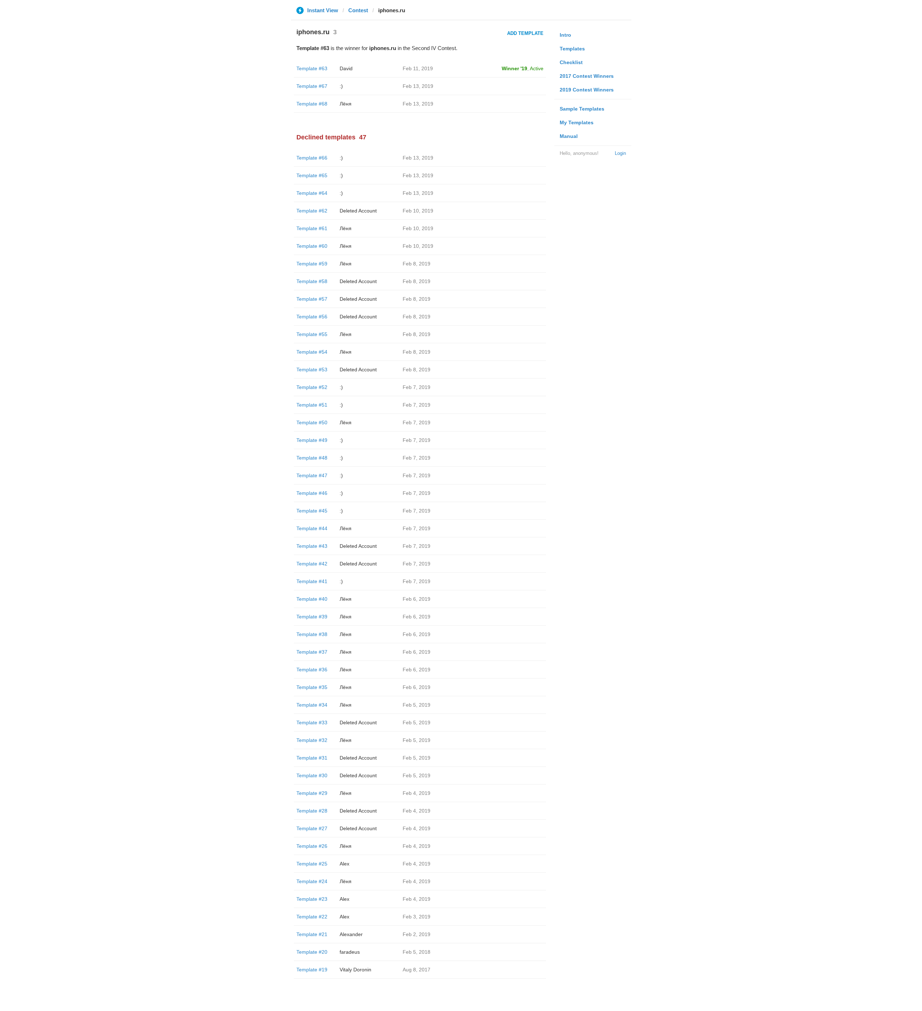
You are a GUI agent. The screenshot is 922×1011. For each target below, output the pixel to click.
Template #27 (311, 828)
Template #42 (311, 564)
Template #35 (311, 687)
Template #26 (311, 846)
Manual (569, 136)
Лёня (346, 104)
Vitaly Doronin (355, 969)
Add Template (525, 33)
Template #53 (311, 369)
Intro (565, 35)
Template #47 (311, 475)
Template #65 (311, 175)
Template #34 (311, 705)
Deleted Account (358, 211)
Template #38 (311, 634)
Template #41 (311, 581)
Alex (344, 864)
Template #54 (311, 352)
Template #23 (311, 899)
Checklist (571, 62)
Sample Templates (582, 109)
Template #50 (311, 422)
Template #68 (311, 104)
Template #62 (311, 211)
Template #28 (311, 811)
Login (620, 153)
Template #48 (311, 458)
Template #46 (311, 493)
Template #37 (311, 652)
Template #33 (311, 722)
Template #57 (311, 299)
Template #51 (311, 405)
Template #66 (311, 158)
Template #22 (311, 917)
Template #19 (311, 969)
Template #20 (311, 952)
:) (341, 86)
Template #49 (311, 440)
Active (536, 68)
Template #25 (311, 864)
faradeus (350, 952)
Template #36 (311, 669)
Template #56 (311, 316)
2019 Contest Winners (587, 90)
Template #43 (311, 546)
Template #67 (311, 86)
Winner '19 (514, 68)
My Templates (577, 122)
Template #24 (311, 881)
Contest (358, 10)
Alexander (351, 934)
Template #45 (311, 511)
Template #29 (311, 793)
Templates (572, 49)
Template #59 (311, 264)
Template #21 (311, 934)
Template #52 (311, 387)
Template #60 (311, 246)
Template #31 (311, 758)
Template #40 (311, 599)
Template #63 (311, 68)
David (346, 68)
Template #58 (311, 281)
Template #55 (311, 334)
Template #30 (311, 775)
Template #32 (311, 740)
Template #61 (311, 228)
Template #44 (311, 528)
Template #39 (311, 616)
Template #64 (311, 193)
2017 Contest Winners (587, 76)
